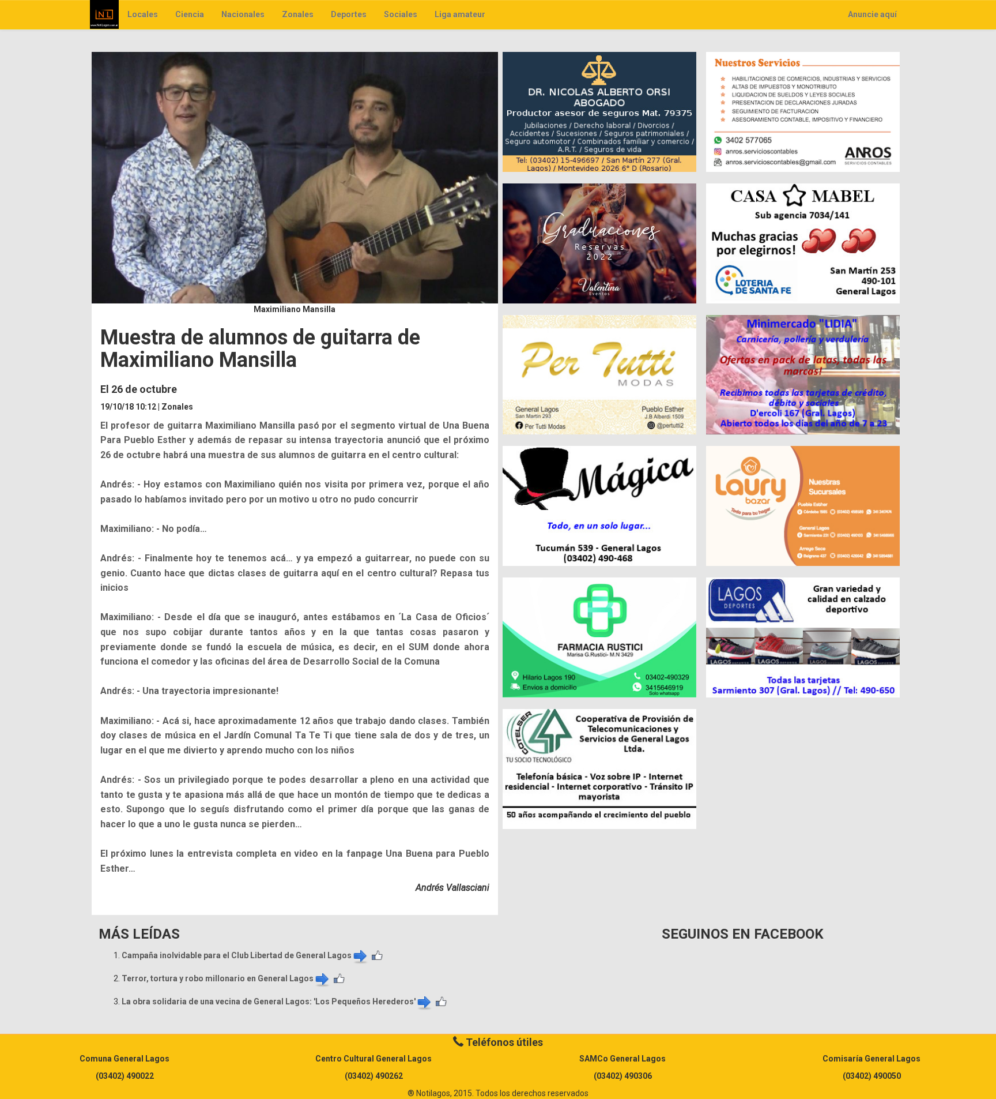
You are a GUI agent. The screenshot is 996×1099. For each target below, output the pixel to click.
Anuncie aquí (872, 14)
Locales (142, 14)
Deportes (349, 14)
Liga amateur (460, 14)
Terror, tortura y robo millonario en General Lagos (218, 978)
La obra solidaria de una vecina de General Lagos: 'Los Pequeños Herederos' (269, 1001)
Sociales (400, 14)
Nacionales (243, 14)
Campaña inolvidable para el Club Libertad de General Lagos (237, 955)
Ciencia (189, 14)
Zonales (298, 14)
